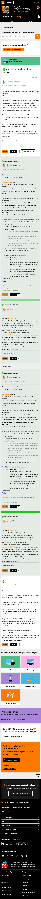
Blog (30, 21)
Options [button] (34, 78)
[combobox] (18, 36)
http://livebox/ (8, 335)
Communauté (11, 16)
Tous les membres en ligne (13, 736)
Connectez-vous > (9, 768)
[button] (38, 81)
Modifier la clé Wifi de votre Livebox (13, 719)
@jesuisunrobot (6, 182)
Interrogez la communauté (13, 50)
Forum (11, 21)
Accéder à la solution (29, 151)
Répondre (5, 151)
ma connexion (8, 27)
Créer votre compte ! (11, 760)
